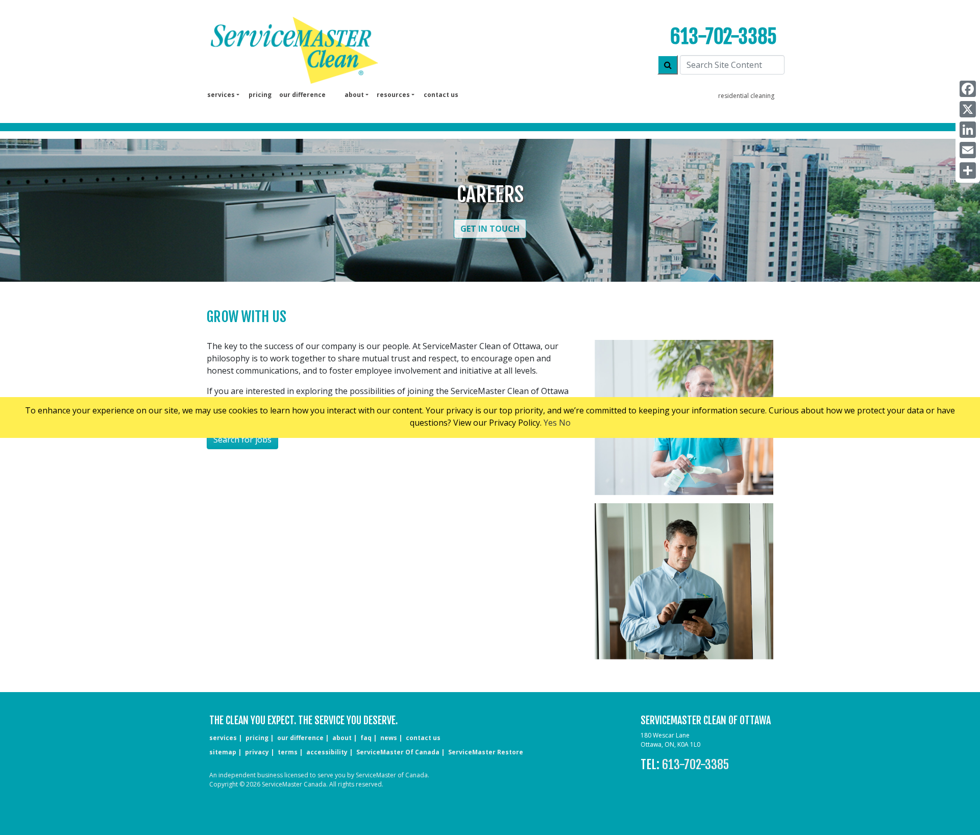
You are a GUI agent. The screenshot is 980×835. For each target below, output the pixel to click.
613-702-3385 (723, 36)
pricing (260, 94)
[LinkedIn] (968, 129)
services (223, 737)
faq (366, 737)
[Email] (968, 150)
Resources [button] (393, 94)
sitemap (222, 752)
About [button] (354, 94)
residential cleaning (746, 95)
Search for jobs (242, 439)
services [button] (221, 94)
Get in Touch (490, 228)
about (342, 737)
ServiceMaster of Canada (397, 752)
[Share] (968, 170)
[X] (968, 109)
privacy (257, 752)
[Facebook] (968, 89)
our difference (302, 94)
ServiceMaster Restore (485, 752)
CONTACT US (423, 737)
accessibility (327, 752)
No (565, 422)
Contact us (441, 94)
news (388, 737)
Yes (550, 422)
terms (288, 752)
